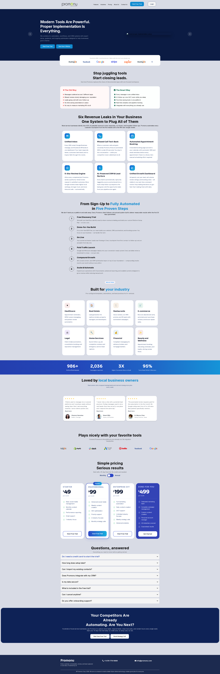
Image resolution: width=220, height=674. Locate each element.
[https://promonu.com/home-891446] (69, 4)
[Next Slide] (190, 34)
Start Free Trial (47, 45)
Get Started (147, 534)
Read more (68, 411)
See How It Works (64, 45)
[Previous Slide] (30, 34)
